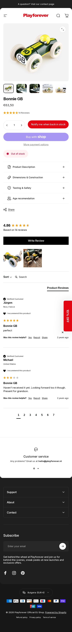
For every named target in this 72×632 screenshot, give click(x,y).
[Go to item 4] (48, 88)
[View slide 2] (38, 468)
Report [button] (36, 337)
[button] (36, 113)
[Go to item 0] (8, 88)
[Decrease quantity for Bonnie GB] (7, 125)
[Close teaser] (62, 332)
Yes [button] (30, 337)
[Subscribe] (62, 546)
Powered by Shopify (55, 612)
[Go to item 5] (61, 88)
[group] (36, 225)
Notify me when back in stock (48, 124)
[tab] (58, 288)
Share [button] (45, 337)
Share (11, 209)
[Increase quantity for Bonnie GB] (21, 125)
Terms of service (49, 617)
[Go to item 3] (34, 88)
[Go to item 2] (21, 88)
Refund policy (21, 617)
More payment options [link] (36, 144)
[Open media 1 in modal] (62, 29)
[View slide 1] (34, 468)
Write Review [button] (36, 240)
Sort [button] (6, 276)
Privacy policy (35, 617)
